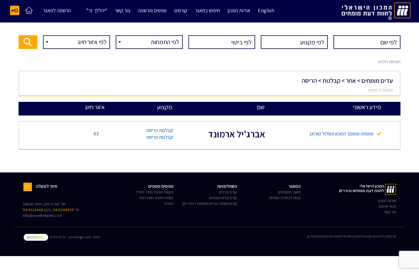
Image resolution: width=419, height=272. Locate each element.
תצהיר (168, 203)
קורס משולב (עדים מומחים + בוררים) (209, 203)
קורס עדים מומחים (223, 197)
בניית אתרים (57, 237)
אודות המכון (238, 11)
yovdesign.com (79, 237)
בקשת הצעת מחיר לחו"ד (154, 192)
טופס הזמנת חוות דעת (156, 197)
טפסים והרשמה (152, 11)
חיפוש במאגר (207, 11)
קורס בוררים (228, 192)
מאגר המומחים (289, 192)
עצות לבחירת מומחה (285, 197)
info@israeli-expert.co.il (42, 215)
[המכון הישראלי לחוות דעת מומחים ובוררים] (376, 10)
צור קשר (122, 11)
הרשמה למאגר (57, 11)
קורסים (180, 11)
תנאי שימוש (387, 206)
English (266, 11)
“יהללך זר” (96, 11)
